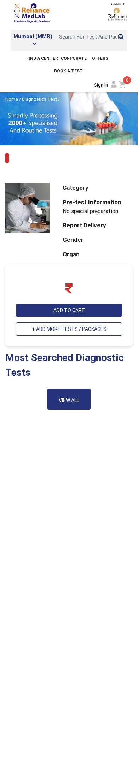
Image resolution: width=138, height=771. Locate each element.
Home (12, 99)
